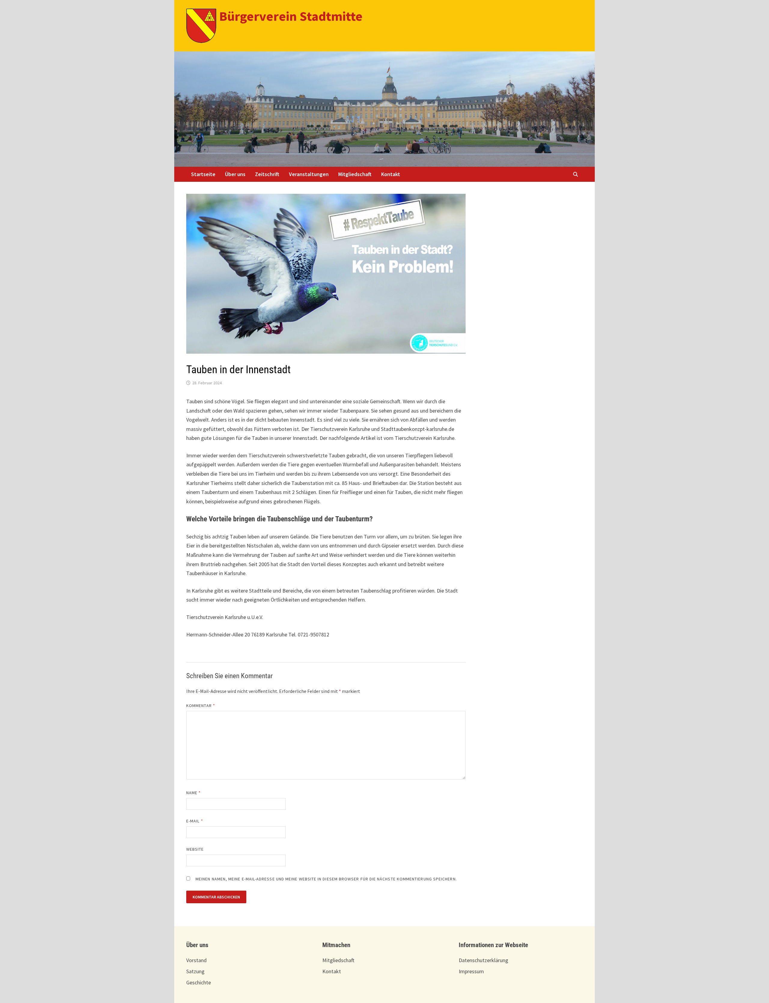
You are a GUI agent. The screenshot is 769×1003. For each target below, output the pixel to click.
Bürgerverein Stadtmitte (291, 16)
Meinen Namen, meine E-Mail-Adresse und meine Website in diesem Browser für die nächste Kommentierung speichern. (326, 879)
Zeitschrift (267, 174)
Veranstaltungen (309, 174)
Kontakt (390, 174)
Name (193, 792)
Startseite (203, 174)
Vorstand (196, 960)
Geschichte (198, 982)
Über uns (235, 174)
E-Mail (194, 821)
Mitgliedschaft (355, 174)
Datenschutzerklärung (483, 960)
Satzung (195, 971)
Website (195, 849)
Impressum (471, 971)
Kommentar (200, 705)
